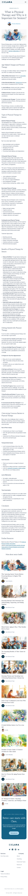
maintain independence (14, 51)
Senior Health (14, 8)
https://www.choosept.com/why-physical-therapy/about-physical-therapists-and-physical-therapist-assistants (13, 547)
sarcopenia (23, 75)
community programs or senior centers (16, 468)
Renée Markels (16, 23)
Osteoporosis (18, 82)
